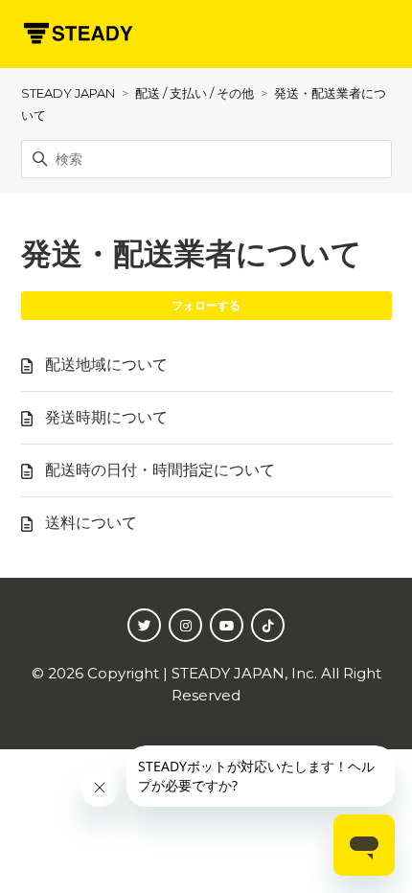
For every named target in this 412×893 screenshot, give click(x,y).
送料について (91, 523)
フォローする (206, 305)
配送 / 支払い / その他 (194, 93)
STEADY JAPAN (68, 93)
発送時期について (106, 417)
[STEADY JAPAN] (77, 34)
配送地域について (106, 364)
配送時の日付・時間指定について (160, 470)
